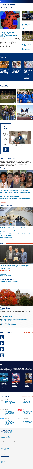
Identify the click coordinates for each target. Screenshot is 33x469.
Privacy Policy (7, 436)
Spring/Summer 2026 (3, 387)
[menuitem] (16, 448)
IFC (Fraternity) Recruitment (10, 348)
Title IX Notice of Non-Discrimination (6, 437)
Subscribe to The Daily (4, 450)
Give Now (2, 462)
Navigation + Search (6, 8)
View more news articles (25, 396)
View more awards (3, 270)
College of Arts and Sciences (6, 316)
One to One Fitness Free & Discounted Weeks (13, 342)
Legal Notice (3, 436)
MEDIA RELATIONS (4, 440)
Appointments (3, 274)
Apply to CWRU (3, 461)
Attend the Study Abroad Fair (7, 237)
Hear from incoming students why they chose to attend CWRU (14, 190)
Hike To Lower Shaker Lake (10, 354)
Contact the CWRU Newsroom (5, 448)
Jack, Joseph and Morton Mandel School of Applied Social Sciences (14, 319)
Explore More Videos (5, 149)
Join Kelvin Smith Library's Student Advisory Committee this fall (15, 227)
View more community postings (6, 283)
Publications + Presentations (5, 275)
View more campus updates (5, 239)
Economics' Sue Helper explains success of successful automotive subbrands (27, 404)
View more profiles (3, 202)
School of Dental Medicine (6, 320)
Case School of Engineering (6, 314)
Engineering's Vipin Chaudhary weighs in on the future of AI (27, 421)
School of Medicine (5, 323)
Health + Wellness (3, 30)
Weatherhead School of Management (8, 324)
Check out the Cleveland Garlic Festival (9, 281)
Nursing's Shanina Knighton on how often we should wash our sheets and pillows (10, 422)
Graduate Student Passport (10, 336)
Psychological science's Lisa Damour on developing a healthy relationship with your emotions (10, 404)
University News (25, 22)
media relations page (10, 441)
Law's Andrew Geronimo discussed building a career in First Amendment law (10, 413)
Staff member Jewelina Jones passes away (9, 196)
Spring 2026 (14, 385)
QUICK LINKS (3, 446)
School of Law (4, 321)
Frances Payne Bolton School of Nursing (9, 317)
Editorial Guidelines (3, 449)
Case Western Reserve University (7, 432)
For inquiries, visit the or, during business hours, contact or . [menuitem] (8, 443)
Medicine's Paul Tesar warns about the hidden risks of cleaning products (28, 413)
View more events (27, 332)
